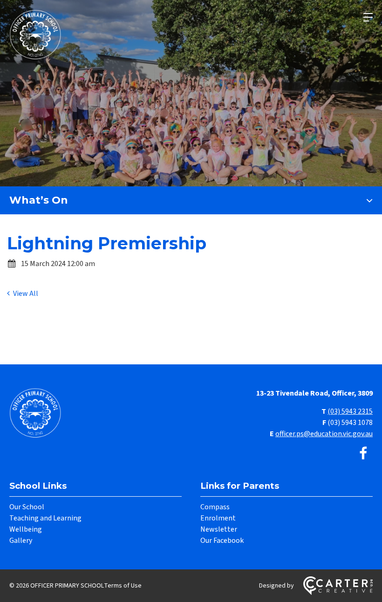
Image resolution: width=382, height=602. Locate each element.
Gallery (20, 540)
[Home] (37, 436)
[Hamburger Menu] (368, 17)
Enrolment (218, 518)
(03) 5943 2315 (350, 411)
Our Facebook (222, 540)
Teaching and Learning (45, 518)
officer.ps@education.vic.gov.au (324, 434)
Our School (26, 507)
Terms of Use (123, 585)
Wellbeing (25, 529)
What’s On (38, 200)
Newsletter (218, 529)
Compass (215, 507)
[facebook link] (363, 454)
